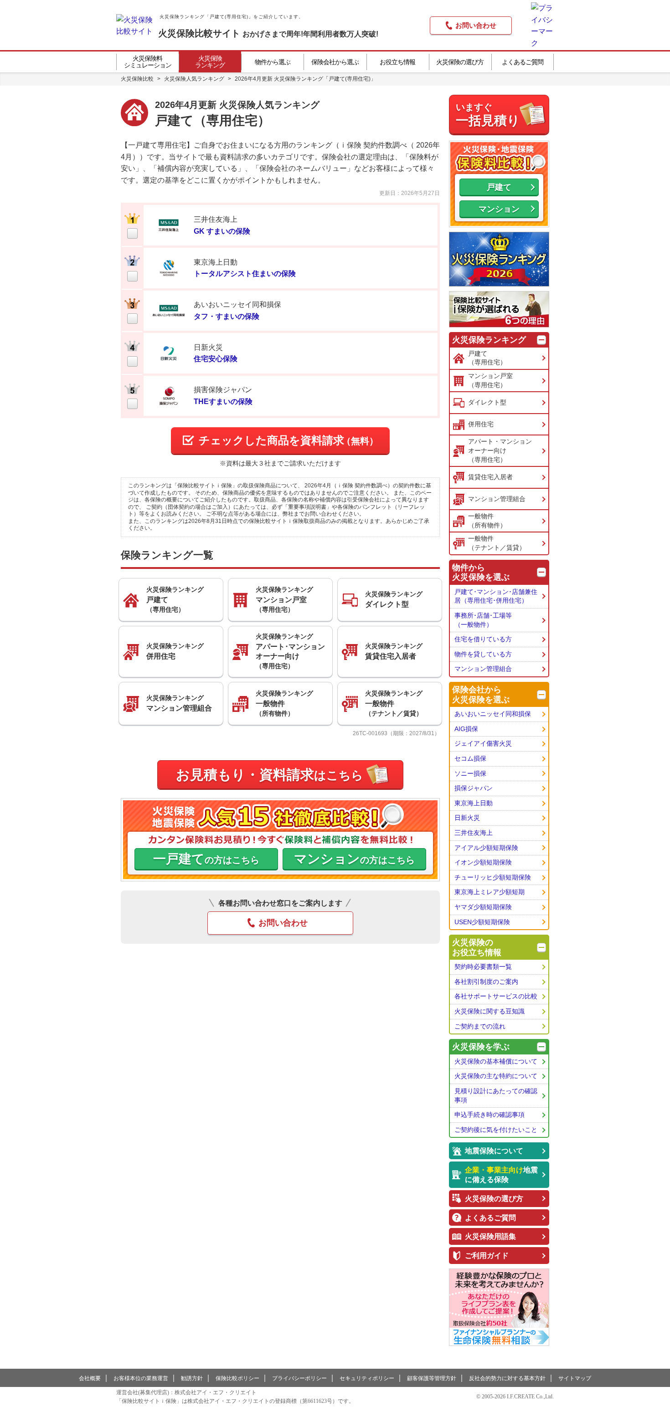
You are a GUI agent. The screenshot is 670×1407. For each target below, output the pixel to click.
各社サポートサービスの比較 (495, 996)
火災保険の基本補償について (495, 1061)
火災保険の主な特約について (495, 1076)
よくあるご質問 (490, 1218)
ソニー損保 (470, 773)
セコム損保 (470, 758)
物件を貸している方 (483, 654)
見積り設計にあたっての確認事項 (495, 1095)
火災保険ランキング (489, 339)
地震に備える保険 (501, 1174)
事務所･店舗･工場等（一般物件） (483, 620)
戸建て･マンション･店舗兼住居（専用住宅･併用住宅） (495, 596)
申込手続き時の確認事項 (489, 1114)
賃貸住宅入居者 (490, 477)
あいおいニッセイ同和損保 (492, 713)
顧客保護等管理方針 (431, 1378)
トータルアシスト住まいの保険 (245, 273)
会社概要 (90, 1378)
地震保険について (494, 1151)
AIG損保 (466, 728)
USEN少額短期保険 (482, 922)
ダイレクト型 (487, 402)
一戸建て (206, 859)
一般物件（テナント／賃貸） (497, 543)
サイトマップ (574, 1378)
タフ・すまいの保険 (226, 316)
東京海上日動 (473, 803)
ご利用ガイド (487, 1255)
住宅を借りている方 (483, 639)
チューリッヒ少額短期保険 (492, 877)
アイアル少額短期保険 (486, 847)
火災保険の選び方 (494, 1198)
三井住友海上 (473, 832)
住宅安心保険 (215, 359)
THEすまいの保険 (223, 401)
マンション (354, 859)
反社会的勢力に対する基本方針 (507, 1378)
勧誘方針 (192, 1378)
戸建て (499, 187)
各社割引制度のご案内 (486, 981)
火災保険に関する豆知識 (489, 1011)
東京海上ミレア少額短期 (489, 891)
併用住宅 (481, 424)
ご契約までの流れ (479, 1026)
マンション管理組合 (497, 498)
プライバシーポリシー (299, 1378)
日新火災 (467, 817)
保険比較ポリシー (237, 1378)
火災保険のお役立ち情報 (476, 947)
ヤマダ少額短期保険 (483, 907)
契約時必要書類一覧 (483, 966)
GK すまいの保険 (222, 231)
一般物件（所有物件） (487, 520)
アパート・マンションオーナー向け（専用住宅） (500, 450)
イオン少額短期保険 (483, 862)
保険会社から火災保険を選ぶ (481, 694)
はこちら (269, 774)
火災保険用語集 (490, 1236)
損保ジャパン (473, 788)
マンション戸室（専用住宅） (490, 380)
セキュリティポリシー (367, 1378)
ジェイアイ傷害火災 (483, 743)
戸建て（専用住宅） (487, 358)
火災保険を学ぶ (481, 1046)
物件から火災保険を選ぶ (481, 572)
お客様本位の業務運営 (140, 1378)
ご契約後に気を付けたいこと (495, 1129)
